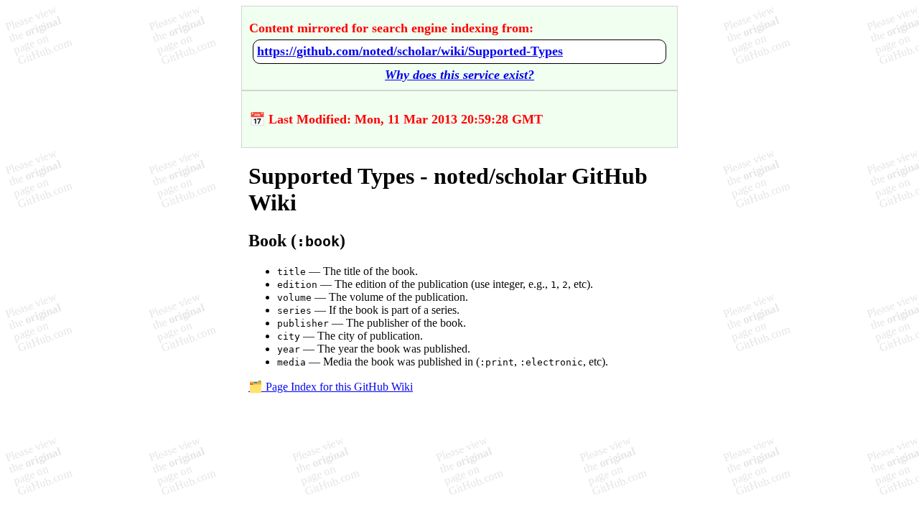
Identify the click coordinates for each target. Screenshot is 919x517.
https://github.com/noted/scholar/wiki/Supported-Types (410, 51)
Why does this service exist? (459, 74)
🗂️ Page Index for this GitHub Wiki (330, 387)
